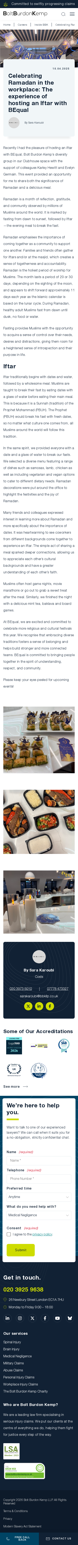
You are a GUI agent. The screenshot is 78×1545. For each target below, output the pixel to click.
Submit (20, 1250)
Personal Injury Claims (18, 1377)
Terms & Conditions (15, 1511)
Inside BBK (41, 25)
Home (7, 25)
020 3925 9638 (23, 1290)
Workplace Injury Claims (20, 1384)
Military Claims (13, 1363)
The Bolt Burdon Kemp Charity (25, 1391)
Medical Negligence (17, 1356)
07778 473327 (57, 989)
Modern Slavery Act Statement (22, 1526)
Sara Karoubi (36, 123)
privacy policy (42, 1234)
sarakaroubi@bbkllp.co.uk (39, 996)
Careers (22, 25)
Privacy (7, 1519)
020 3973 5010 (21, 989)
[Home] (25, 14)
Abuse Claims (13, 1370)
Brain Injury (11, 1349)
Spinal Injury (12, 1342)
